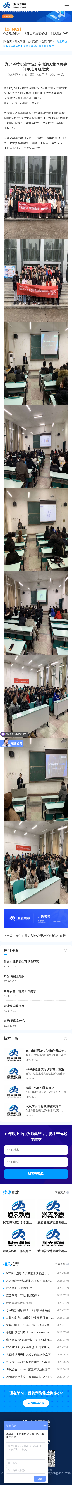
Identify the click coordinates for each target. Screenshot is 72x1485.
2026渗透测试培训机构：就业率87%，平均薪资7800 (47, 1069)
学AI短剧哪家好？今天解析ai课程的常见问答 (30, 1310)
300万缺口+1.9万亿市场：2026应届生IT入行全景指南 (30, 1325)
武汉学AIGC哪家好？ (40, 1087)
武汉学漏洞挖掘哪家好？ (21, 1303)
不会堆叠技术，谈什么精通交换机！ (26, 33)
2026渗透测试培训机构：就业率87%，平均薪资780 (53, 1222)
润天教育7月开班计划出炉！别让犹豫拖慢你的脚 (30, 1339)
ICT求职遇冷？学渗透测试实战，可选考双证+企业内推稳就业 (47, 1050)
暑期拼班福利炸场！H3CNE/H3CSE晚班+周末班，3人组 (30, 1332)
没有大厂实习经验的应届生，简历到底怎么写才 (30, 1362)
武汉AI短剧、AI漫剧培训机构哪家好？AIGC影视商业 (30, 1317)
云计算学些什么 (14, 1005)
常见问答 (20, 41)
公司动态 (33, 41)
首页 (9, 41)
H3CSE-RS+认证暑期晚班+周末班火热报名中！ (30, 1347)
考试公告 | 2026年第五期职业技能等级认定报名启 (30, 1369)
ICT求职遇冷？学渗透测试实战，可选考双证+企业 (19, 1222)
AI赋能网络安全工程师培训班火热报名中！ (30, 1376)
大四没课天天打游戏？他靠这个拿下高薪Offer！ (30, 1354)
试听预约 (36, 1174)
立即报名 (34, 1403)
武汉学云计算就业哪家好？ (43, 1106)
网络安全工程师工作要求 (20, 991)
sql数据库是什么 (14, 1020)
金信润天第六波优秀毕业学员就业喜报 (41, 935)
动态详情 (46, 41)
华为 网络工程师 (14, 976)
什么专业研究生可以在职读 (21, 961)
